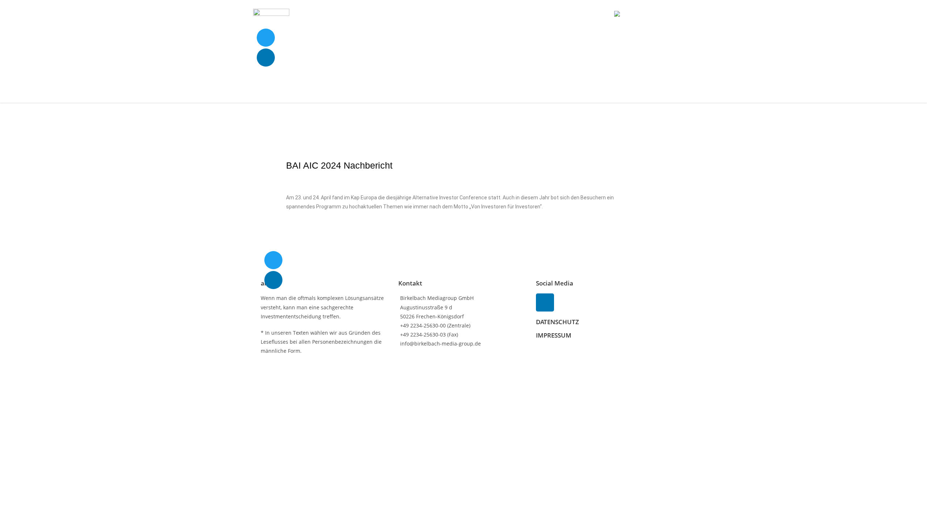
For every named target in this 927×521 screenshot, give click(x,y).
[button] (664, 14)
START (491, 14)
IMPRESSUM (553, 335)
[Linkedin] (266, 57)
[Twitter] (266, 38)
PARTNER (589, 14)
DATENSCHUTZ (557, 322)
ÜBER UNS (554, 14)
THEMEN (520, 14)
